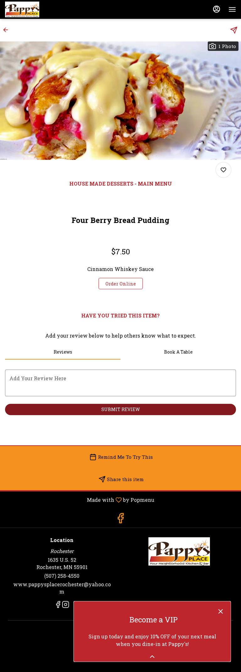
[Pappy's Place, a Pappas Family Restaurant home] (33, 9)
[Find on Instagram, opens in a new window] (65, 605)
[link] (121, 283)
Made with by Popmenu (79, 500)
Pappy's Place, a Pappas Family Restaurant (179, 551)
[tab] (62, 352)
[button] (7, 30)
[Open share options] (234, 30)
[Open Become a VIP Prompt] (152, 656)
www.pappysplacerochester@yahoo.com (62, 588)
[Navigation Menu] (232, 9)
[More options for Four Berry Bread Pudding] (223, 169)
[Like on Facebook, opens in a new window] (120, 520)
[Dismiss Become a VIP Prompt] (220, 611)
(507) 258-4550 (61, 575)
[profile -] (216, 9)
